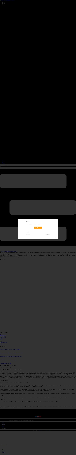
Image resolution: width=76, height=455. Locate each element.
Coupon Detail (47, 234)
